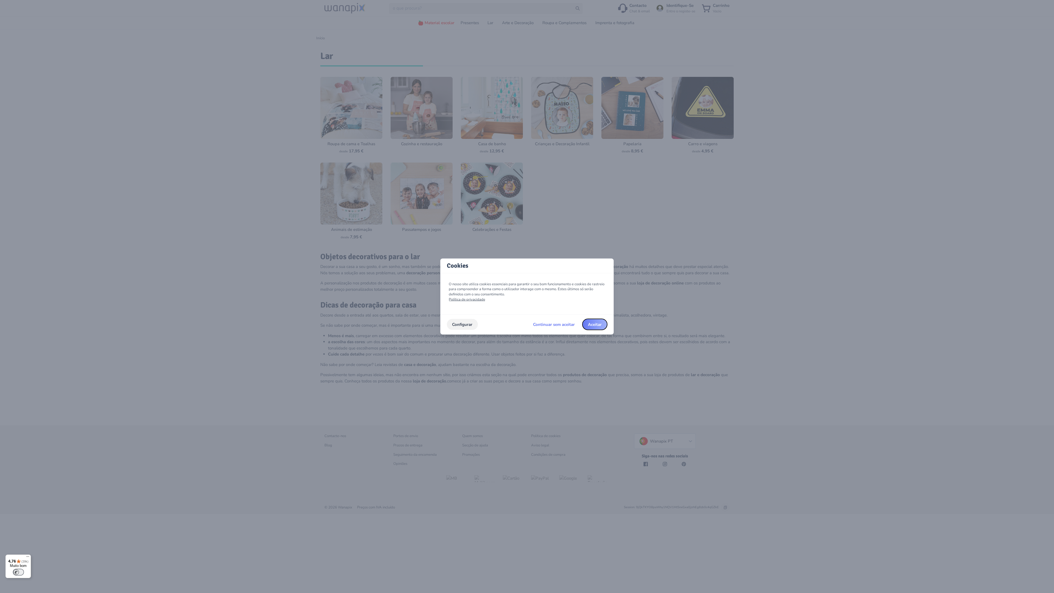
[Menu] (27, 558)
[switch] (18, 572)
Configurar (462, 324)
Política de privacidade (467, 299)
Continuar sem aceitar (554, 324)
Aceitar (595, 324)
